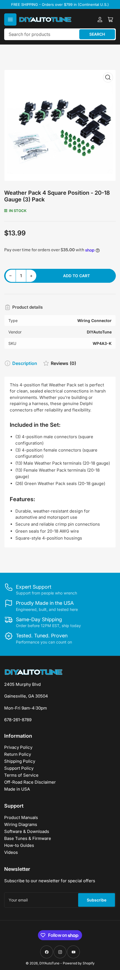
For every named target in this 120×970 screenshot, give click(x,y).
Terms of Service (21, 775)
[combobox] (60, 34)
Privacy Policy (18, 747)
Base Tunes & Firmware (27, 838)
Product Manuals (21, 817)
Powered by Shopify (79, 963)
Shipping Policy (19, 761)
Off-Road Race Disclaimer (30, 782)
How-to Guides (19, 845)
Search (97, 34)
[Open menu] (10, 19)
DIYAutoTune (49, 963)
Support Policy (18, 768)
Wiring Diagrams (20, 824)
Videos (11, 852)
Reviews (63, 363)
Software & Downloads (26, 831)
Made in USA (17, 789)
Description (24, 363)
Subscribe (96, 900)
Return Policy (17, 754)
